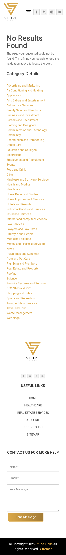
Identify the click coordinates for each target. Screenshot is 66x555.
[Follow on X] (44, 12)
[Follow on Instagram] (52, 12)
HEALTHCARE (33, 405)
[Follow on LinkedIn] (59, 12)
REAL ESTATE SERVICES (33, 412)
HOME (33, 398)
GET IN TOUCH (33, 427)
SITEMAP (33, 434)
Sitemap (46, 549)
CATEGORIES (33, 420)
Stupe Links (44, 544)
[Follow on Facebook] (36, 12)
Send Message (26, 517)
